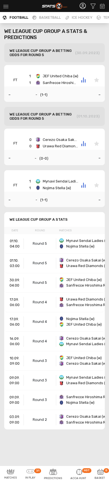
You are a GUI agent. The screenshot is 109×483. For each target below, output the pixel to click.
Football (19, 17)
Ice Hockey (82, 17)
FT (15, 80)
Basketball (50, 17)
